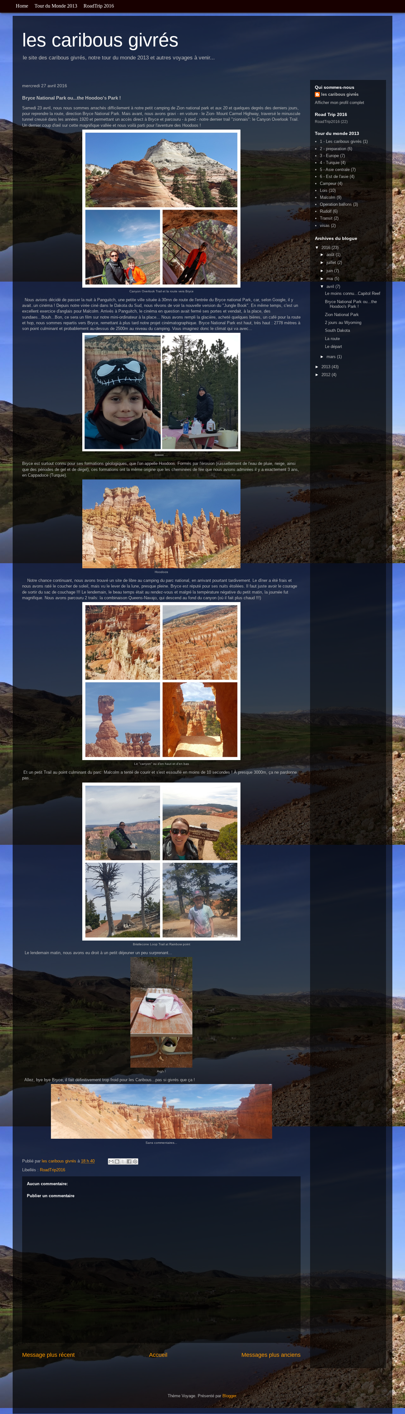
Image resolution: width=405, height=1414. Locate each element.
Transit (326, 218)
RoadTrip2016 (52, 1169)
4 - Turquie (330, 162)
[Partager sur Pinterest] (135, 1161)
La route (332, 338)
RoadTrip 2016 (99, 6)
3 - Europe (329, 155)
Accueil (158, 1355)
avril (331, 286)
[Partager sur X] (123, 1161)
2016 (326, 247)
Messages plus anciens (271, 1355)
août (331, 254)
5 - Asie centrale (335, 169)
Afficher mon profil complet (339, 102)
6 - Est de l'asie (334, 176)
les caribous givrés (100, 40)
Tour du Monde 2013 (55, 6)
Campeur (328, 183)
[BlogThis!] (117, 1161)
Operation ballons (336, 204)
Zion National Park (342, 314)
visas (325, 225)
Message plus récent (48, 1355)
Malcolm (327, 197)
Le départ (333, 346)
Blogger (229, 1395)
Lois (323, 190)
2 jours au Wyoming (343, 322)
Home (22, 6)
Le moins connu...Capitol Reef (352, 293)
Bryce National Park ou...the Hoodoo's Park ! (351, 304)
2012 (326, 374)
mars (332, 356)
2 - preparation (333, 148)
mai (330, 278)
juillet (332, 262)
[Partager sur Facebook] (129, 1161)
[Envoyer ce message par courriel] (111, 1161)
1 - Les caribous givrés (341, 141)
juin (330, 270)
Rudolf (326, 211)
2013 (326, 366)
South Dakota (337, 330)
